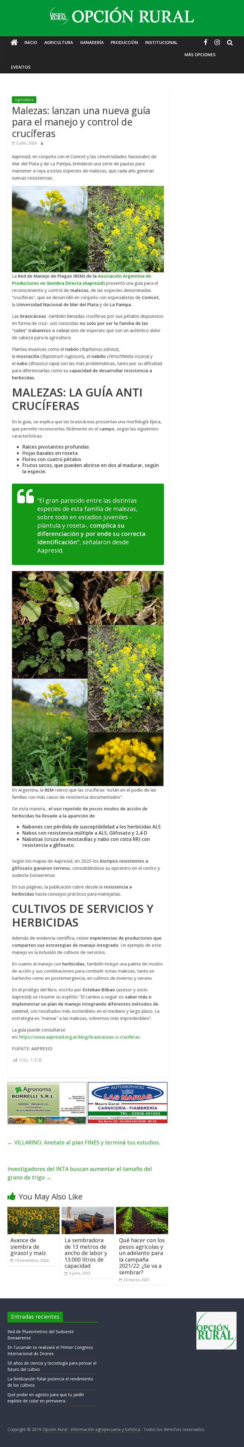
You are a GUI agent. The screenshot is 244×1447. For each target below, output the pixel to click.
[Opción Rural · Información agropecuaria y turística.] (14, 42)
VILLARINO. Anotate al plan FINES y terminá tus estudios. (83, 1142)
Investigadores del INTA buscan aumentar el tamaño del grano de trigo (79, 1173)
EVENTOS (20, 67)
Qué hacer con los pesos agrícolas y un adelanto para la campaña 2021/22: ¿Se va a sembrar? (142, 1256)
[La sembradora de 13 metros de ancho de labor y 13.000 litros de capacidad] (88, 1210)
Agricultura (58, 42)
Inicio (30, 42)
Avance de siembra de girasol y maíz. (28, 1246)
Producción (124, 42)
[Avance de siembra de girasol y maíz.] (33, 1210)
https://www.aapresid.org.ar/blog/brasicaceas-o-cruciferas (79, 1037)
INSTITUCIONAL (161, 42)
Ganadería (92, 42)
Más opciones (199, 54)
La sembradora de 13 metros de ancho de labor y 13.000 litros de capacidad (86, 1253)
